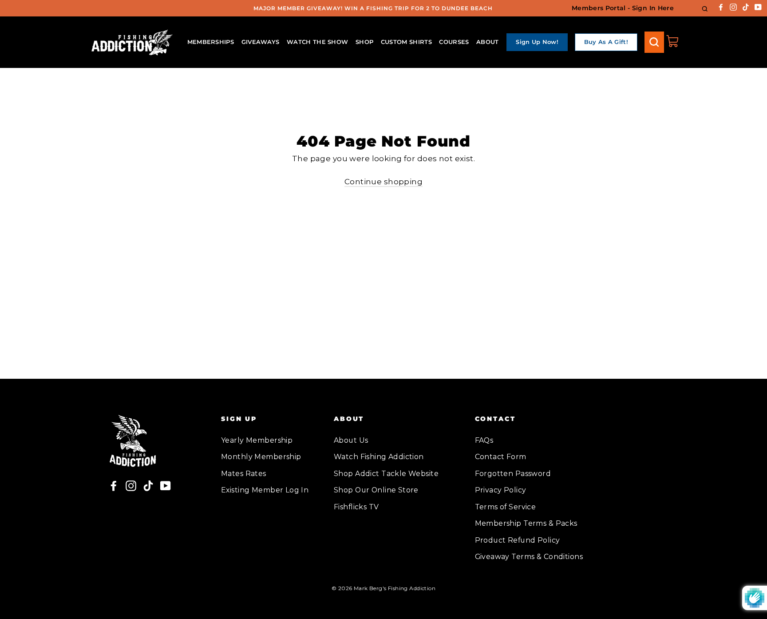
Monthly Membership (261, 456)
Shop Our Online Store (376, 490)
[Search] (654, 42)
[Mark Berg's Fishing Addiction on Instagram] (733, 6)
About (487, 41)
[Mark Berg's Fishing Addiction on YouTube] (758, 6)
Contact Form (500, 456)
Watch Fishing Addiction (379, 456)
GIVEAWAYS (260, 41)
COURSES (454, 41)
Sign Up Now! (537, 41)
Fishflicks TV (356, 507)
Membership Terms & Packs (526, 523)
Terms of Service (505, 507)
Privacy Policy (500, 490)
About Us (351, 440)
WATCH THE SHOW (317, 41)
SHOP (364, 41)
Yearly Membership (257, 440)
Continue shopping (383, 181)
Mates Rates (243, 473)
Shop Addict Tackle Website (386, 473)
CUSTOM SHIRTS (406, 41)
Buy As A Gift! (606, 41)
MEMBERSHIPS (210, 41)
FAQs (484, 440)
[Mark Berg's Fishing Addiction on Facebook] (720, 6)
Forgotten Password (513, 473)
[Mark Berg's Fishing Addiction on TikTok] (745, 6)
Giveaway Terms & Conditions (529, 556)
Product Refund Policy (517, 540)
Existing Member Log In (264, 490)
